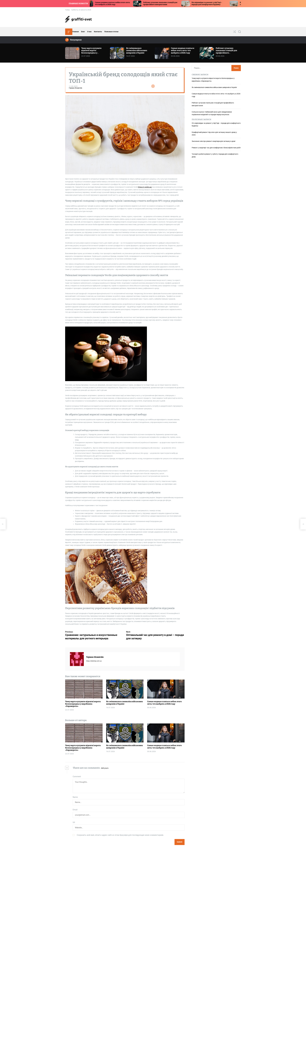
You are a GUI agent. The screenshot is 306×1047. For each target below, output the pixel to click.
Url (74, 822)
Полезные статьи (111, 32)
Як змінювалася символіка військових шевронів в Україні (136, 50)
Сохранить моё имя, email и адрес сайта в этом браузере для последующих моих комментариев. (120, 835)
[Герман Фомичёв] (77, 659)
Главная (75, 32)
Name (75, 797)
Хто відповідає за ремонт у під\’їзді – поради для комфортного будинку (145, 3)
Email (75, 810)
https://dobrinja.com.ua (94, 661)
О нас (89, 32)
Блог (83, 32)
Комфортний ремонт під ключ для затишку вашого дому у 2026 (192, 3)
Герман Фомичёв (75, 88)
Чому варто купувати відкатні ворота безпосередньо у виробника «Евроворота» (93, 51)
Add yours (104, 768)
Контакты (98, 32)
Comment (77, 776)
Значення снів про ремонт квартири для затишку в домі (213, 141)
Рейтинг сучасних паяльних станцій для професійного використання (99, 3)
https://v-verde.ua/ (145, 187)
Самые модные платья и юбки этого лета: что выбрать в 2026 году (182, 50)
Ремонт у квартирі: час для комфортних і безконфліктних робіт (216, 148)
